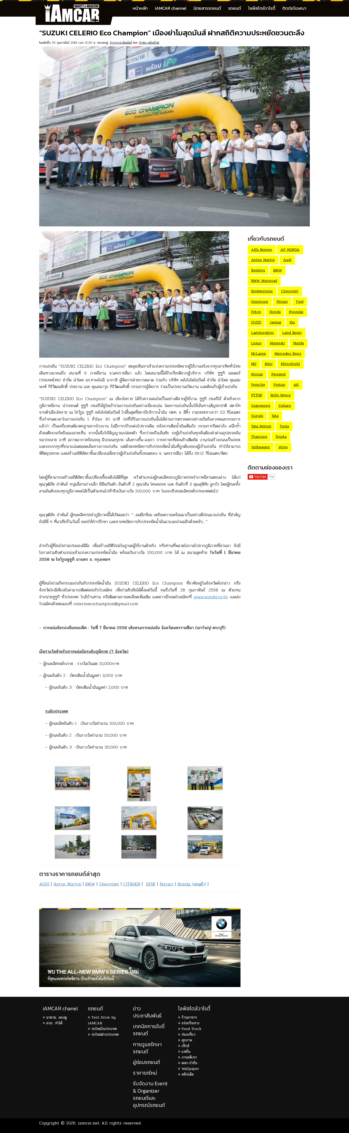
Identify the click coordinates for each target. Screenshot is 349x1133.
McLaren (258, 353)
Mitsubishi (290, 364)
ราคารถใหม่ (145, 1073)
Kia (292, 322)
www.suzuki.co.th (210, 597)
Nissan (257, 374)
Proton (279, 385)
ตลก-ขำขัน (189, 1063)
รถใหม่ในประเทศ (104, 1029)
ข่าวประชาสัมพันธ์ (121, 42)
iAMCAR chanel (60, 1008)
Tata (275, 416)
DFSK (151, 884)
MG (253, 364)
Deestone (259, 301)
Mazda (298, 343)
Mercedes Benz (287, 353)
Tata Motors (261, 426)
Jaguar (275, 322)
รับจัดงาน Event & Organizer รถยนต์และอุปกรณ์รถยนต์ (150, 1094)
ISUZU (256, 322)
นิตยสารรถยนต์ (207, 8)
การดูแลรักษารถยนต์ (147, 1047)
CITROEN (131, 884)
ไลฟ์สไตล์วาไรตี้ (261, 8)
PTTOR (256, 395)
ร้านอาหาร (189, 1017)
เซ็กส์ (185, 1046)
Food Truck (191, 1029)
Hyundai (296, 312)
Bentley (258, 270)
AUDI (44, 884)
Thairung (259, 437)
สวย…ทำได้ (54, 1023)
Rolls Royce (280, 395)
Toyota (281, 437)
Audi (287, 260)
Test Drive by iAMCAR (102, 1020)
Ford (299, 301)
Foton (256, 312)
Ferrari (166, 884)
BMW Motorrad (264, 281)
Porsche (258, 385)
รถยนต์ (234, 8)
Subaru (284, 405)
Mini (269, 364)
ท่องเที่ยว (188, 1034)
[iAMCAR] (76, 7)
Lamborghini (262, 333)
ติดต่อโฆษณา (294, 8)
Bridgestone (262, 291)
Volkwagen (260, 447)
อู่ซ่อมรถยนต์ (146, 1062)
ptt (296, 385)
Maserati (277, 343)
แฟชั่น (186, 1051)
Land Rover (292, 333)
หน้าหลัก (140, 8)
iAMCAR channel (170, 8)
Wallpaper (190, 1069)
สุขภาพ (187, 1040)
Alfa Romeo (261, 250)
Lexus (256, 343)
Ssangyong (260, 405)
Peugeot (278, 374)
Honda (275, 312)
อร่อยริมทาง (190, 1023)
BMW (90, 884)
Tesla (284, 426)
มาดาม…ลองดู (56, 1017)
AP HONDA (290, 250)
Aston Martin (67, 884)
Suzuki (257, 416)
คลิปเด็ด (188, 1074)
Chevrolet (109, 884)
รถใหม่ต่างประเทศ (105, 1034)
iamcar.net (89, 1123)
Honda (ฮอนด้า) (191, 884)
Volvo (283, 447)
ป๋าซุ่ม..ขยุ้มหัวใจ (149, 42)
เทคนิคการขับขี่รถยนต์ (149, 1029)
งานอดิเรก (189, 1057)
